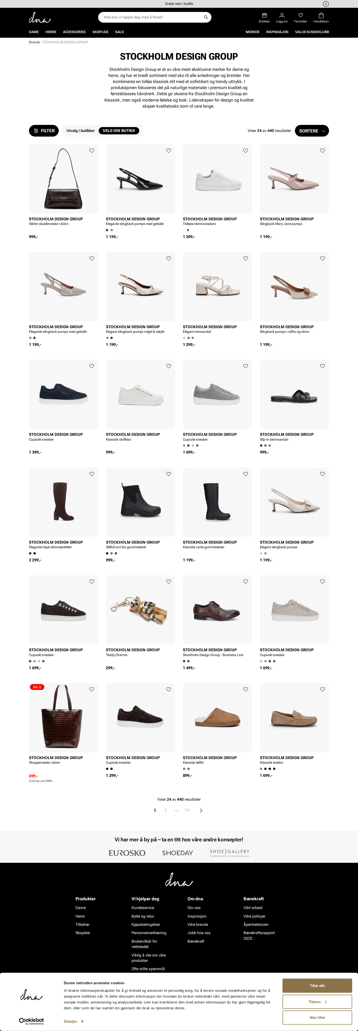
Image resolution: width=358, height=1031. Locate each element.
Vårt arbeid (253, 907)
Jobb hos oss (199, 932)
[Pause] (325, 4)
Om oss (194, 907)
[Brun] (188, 445)
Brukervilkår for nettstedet (144, 944)
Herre (51, 32)
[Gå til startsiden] (40, 17)
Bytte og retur (143, 916)
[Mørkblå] (111, 769)
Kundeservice (143, 907)
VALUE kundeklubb (312, 32)
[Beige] (111, 230)
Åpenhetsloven (256, 924)
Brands (34, 42)
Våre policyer (254, 916)
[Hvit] (270, 445)
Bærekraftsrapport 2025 (259, 935)
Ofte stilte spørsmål (148, 968)
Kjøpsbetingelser (146, 924)
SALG (119, 32)
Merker (252, 32)
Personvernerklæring (149, 932)
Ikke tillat (317, 1017)
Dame (34, 32)
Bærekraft (196, 941)
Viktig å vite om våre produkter (149, 958)
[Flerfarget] (188, 338)
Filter (48, 130)
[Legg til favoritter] (91, 150)
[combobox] (152, 17)
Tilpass (315, 1001)
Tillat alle (317, 986)
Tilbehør (82, 924)
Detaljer (70, 1021)
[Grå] (34, 661)
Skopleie (100, 32)
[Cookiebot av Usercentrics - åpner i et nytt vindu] (31, 1021)
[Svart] (188, 230)
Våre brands (198, 924)
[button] (312, 131)
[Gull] (193, 338)
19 (187, 810)
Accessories (74, 32)
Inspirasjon (277, 32)
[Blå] (265, 769)
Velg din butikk (119, 130)
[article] (63, 189)
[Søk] (206, 17)
